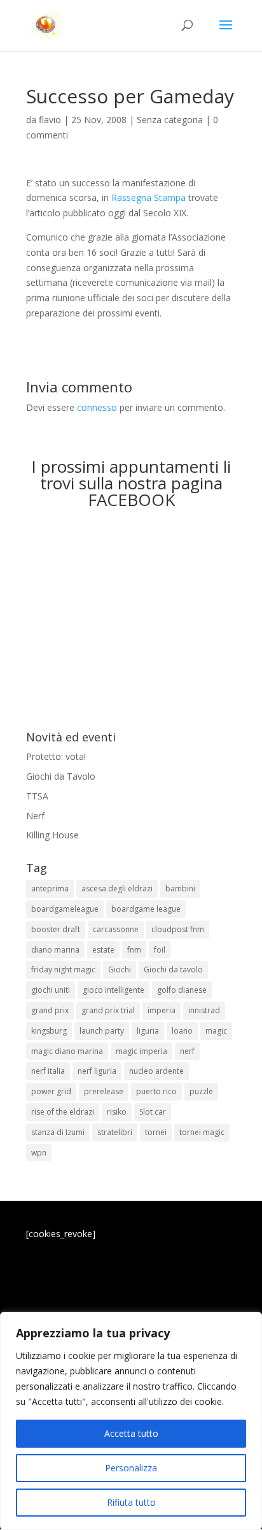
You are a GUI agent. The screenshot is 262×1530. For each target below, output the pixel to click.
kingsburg (49, 1030)
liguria (148, 1030)
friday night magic (63, 969)
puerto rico (156, 1091)
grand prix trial (108, 1010)
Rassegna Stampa (148, 197)
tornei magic (201, 1132)
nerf (187, 1051)
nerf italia (48, 1071)
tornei (156, 1132)
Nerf (35, 816)
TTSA (37, 796)
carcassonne (116, 929)
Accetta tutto (131, 1433)
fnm (134, 949)
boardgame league (146, 908)
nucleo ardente (156, 1071)
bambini (180, 888)
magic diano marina (67, 1051)
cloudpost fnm (177, 929)
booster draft (55, 929)
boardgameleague (65, 908)
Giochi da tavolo (173, 969)
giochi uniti (50, 989)
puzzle (201, 1091)
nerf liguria (97, 1071)
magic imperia (141, 1051)
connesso (97, 407)
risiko (117, 1111)
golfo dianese (182, 989)
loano (182, 1030)
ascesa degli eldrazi (117, 888)
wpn (38, 1152)
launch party (101, 1030)
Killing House (52, 835)
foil (159, 949)
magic (216, 1030)
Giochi (119, 969)
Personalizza (131, 1468)
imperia (162, 1010)
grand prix (50, 1010)
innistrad (204, 1010)
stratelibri (114, 1132)
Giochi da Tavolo (60, 776)
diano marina (55, 949)
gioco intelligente (113, 989)
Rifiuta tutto (131, 1502)
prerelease (103, 1091)
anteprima (50, 888)
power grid (51, 1091)
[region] (131, 1421)
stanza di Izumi (58, 1132)
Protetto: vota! (56, 756)
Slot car (152, 1111)
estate (103, 949)
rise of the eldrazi (62, 1111)
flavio (50, 120)
